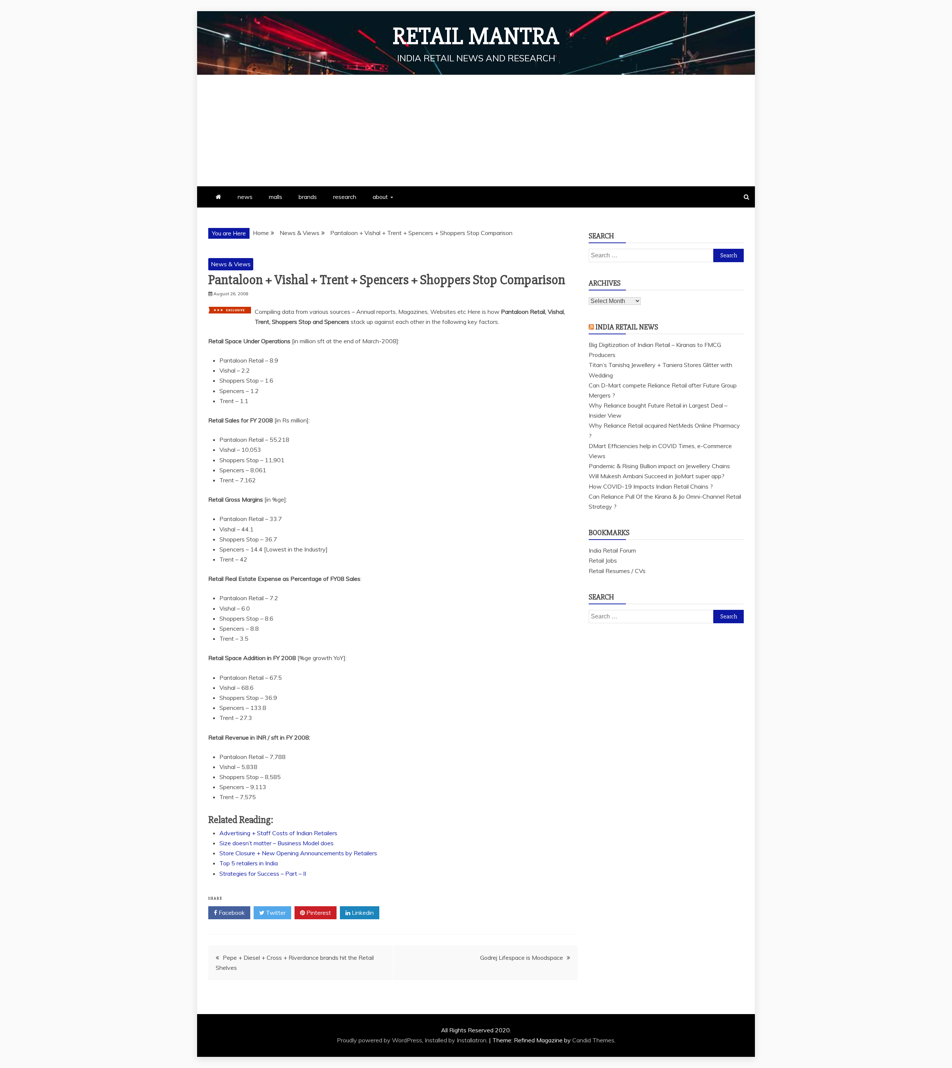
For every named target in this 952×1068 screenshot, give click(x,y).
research (344, 196)
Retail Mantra (476, 36)
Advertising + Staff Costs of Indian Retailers (278, 833)
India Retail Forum (612, 550)
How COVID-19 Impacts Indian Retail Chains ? (651, 486)
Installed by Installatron (455, 1040)
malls (275, 196)
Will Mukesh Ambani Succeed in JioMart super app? (656, 476)
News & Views (231, 264)
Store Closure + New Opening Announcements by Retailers (298, 853)
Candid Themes (593, 1040)
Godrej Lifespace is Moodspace (521, 957)
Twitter (275, 912)
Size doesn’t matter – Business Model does (276, 843)
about (380, 196)
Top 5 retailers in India (248, 863)
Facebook (231, 912)
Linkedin (362, 912)
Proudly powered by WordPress (379, 1040)
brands (308, 196)
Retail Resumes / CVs (617, 571)
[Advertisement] (476, 130)
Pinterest (318, 912)
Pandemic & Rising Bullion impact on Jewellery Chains (659, 466)
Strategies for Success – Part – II (262, 873)
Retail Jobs (603, 560)
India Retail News (626, 327)
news (245, 196)
